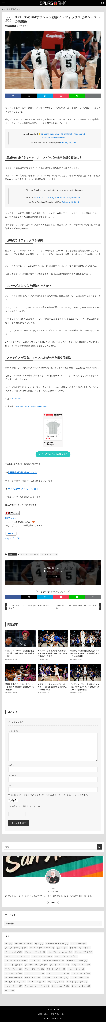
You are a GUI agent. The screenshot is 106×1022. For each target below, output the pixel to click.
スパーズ (35, 961)
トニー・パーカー (76, 969)
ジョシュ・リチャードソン (17, 956)
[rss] (54, 1009)
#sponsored (79, 134)
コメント (13, 731)
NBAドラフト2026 (23, 944)
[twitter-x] (48, 902)
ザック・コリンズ (13, 952)
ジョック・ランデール (42, 956)
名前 (11, 765)
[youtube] (53, 902)
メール (12, 775)
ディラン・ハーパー (59, 965)
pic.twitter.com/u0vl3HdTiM (54, 138)
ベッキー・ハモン (36, 982)
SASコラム (11, 26)
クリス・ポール (78, 944)
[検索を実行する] (99, 847)
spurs (39, 944)
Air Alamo (16, 399)
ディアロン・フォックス (49, 554)
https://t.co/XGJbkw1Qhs (45, 197)
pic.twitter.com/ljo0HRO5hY (69, 197)
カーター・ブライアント (57, 944)
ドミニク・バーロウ (34, 973)
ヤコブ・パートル (13, 986)
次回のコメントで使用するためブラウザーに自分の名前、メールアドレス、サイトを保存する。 (50, 795)
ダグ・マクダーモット (53, 961)
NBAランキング (11, 518)
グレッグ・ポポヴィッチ (16, 948)
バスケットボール (13, 978)
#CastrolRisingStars (50, 134)
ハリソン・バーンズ (81, 973)
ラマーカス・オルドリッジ (37, 986)
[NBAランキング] (12, 514)
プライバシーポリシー (59, 1014)
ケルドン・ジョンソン (80, 948)
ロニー (9, 990)
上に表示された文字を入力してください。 (25, 806)
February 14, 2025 (68, 142)
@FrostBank (66, 134)
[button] (13, 96)
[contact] (57, 902)
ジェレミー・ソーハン (35, 952)
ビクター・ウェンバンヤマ (55, 978)
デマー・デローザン (34, 969)
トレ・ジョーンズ (13, 973)
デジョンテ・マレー (81, 965)
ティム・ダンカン (13, 965)
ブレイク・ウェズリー (15, 982)
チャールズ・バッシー (77, 961)
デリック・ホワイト (56, 969)
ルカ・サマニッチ (60, 986)
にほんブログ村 (12, 538)
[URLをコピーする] (93, 96)
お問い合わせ (43, 1014)
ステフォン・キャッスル (29, 554)
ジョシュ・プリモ (83, 952)
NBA (8, 944)
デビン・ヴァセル (13, 969)
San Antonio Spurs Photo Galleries (32, 406)
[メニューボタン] (3, 3)
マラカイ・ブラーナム (77, 982)
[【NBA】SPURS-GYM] (53, 3)
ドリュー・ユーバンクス (58, 973)
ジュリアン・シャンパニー (60, 952)
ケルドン (62, 948)
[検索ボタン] (103, 3)
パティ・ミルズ (32, 978)
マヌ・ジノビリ (56, 982)
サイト (11, 785)
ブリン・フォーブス (80, 978)
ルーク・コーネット (81, 986)
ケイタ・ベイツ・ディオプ (42, 948)
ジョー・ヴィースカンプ (66, 956)
